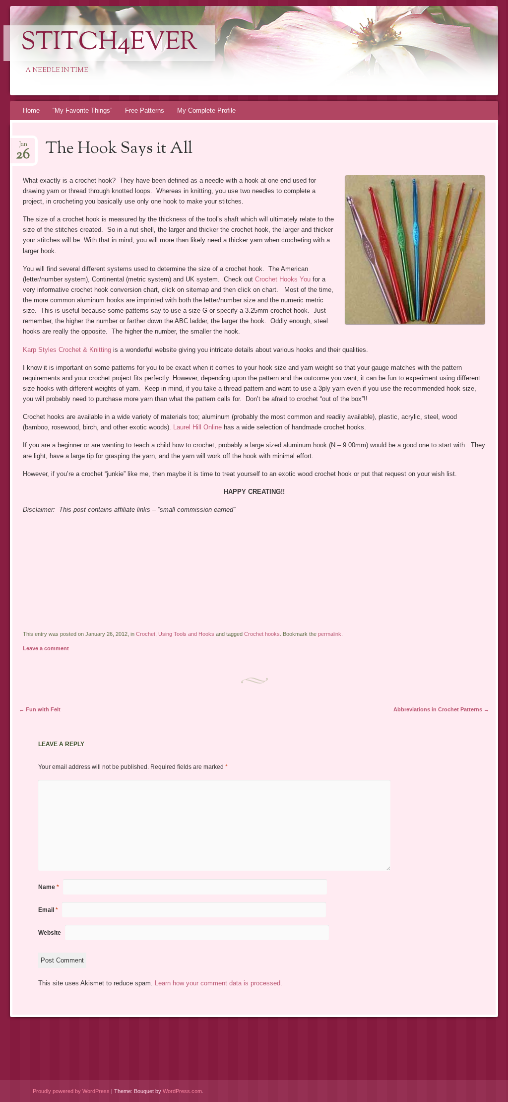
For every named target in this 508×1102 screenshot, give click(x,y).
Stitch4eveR (109, 43)
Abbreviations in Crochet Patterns (441, 709)
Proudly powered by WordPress (71, 1091)
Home (31, 110)
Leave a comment (46, 648)
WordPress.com (182, 1091)
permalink (329, 634)
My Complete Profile (206, 110)
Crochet (145, 634)
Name (48, 887)
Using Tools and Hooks (186, 634)
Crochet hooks (262, 634)
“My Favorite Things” (82, 110)
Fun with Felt (40, 709)
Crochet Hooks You (284, 279)
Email (48, 909)
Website (49, 932)
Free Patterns (144, 110)
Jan (23, 147)
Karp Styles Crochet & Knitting (67, 349)
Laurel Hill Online (198, 427)
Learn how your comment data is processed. (218, 983)
